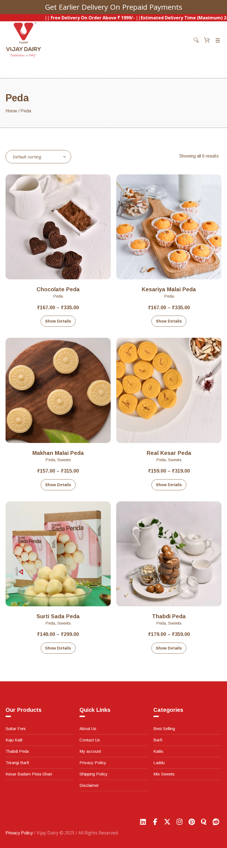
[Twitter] (167, 822)
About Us (87, 728)
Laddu (159, 762)
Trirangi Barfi (17, 762)
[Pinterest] (192, 822)
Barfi (157, 740)
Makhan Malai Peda (58, 453)
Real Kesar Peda (169, 453)
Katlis (158, 751)
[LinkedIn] (143, 822)
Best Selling (164, 728)
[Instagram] (179, 822)
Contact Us (89, 740)
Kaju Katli (14, 740)
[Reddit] (216, 822)
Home (11, 111)
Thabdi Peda (169, 616)
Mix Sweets (164, 774)
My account (90, 751)
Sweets (64, 459)
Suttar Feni (15, 728)
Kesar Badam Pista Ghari (29, 774)
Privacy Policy (92, 762)
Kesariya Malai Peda (169, 289)
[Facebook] (155, 822)
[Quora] (204, 822)
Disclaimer (89, 785)
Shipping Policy (93, 774)
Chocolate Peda (58, 289)
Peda (58, 296)
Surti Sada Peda (58, 616)
